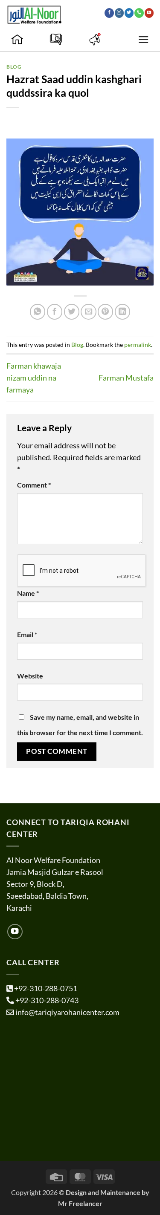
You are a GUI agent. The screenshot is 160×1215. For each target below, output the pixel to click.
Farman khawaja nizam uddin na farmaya (33, 377)
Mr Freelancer (80, 1203)
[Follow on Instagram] (119, 12)
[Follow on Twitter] (129, 12)
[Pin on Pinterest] (105, 311)
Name (28, 593)
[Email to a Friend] (88, 311)
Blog (13, 66)
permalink (137, 344)
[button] (143, 40)
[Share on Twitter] (71, 311)
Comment (34, 485)
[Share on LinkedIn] (122, 311)
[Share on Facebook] (54, 311)
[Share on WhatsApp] (37, 311)
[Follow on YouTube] (149, 12)
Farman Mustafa (126, 377)
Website (30, 676)
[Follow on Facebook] (109, 12)
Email (27, 634)
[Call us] (138, 12)
